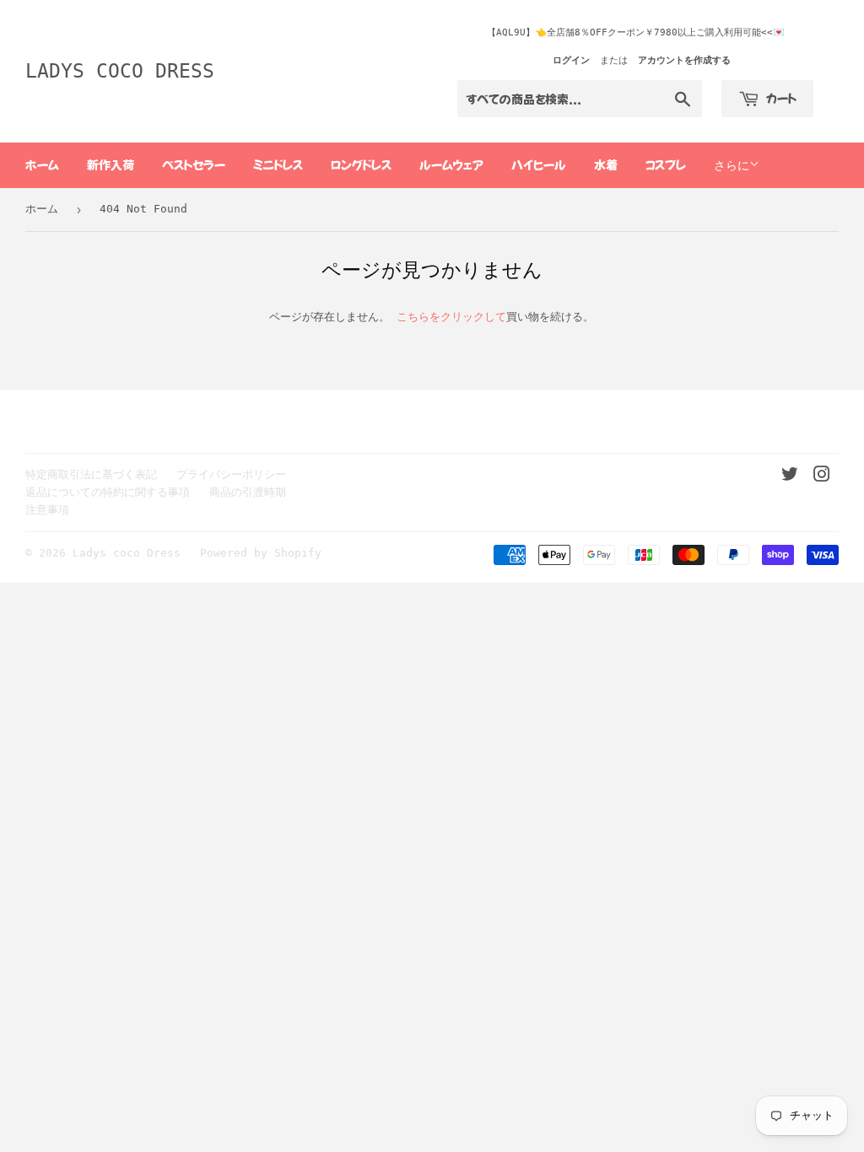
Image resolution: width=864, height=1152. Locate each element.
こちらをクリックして (451, 316)
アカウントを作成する (684, 60)
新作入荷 (110, 164)
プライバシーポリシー (231, 474)
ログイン (571, 60)
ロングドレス (361, 164)
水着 (606, 164)
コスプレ (665, 164)
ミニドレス (278, 164)
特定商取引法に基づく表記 (91, 474)
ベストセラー (193, 164)
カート (780, 97)
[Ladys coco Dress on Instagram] (821, 477)
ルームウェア (451, 164)
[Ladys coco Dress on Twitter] (789, 477)
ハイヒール (538, 164)
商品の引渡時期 (247, 492)
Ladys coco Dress (119, 71)
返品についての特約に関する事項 (107, 492)
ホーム (42, 164)
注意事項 (47, 509)
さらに (731, 165)
